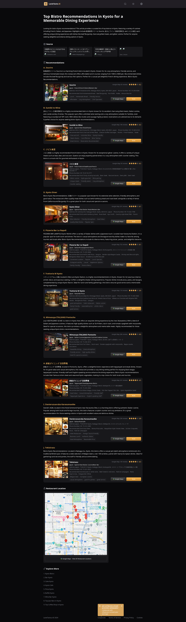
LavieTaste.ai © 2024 (50, 618)
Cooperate (101, 618)
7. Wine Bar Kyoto (50, 597)
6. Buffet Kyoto (49, 593)
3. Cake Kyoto (48, 581)
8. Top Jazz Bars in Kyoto (52, 601)
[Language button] (141, 4)
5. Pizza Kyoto (49, 589)
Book (133, 99)
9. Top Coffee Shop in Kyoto (54, 605)
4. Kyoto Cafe (48, 585)
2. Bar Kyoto (48, 577)
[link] (126, 85)
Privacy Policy (129, 618)
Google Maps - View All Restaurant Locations (76, 559)
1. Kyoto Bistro (49, 574)
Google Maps (119, 99)
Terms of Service (115, 618)
